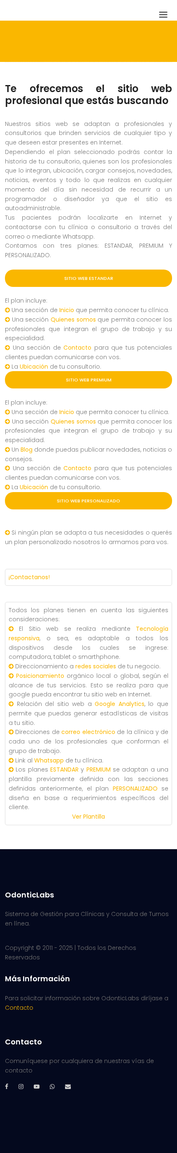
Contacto (19, 1008)
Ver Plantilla (88, 816)
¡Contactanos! (29, 577)
